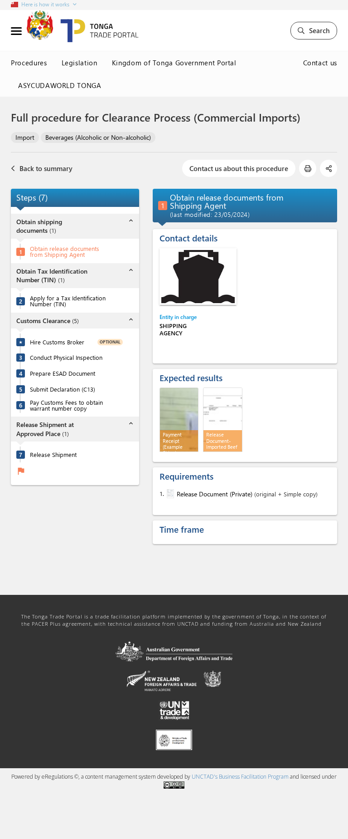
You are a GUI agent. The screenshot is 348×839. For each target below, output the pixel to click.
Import (24, 137)
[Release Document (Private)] (169, 493)
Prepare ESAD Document (62, 373)
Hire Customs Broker (57, 342)
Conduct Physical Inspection (66, 357)
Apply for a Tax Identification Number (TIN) (68, 301)
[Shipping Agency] (198, 276)
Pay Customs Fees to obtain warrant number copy (66, 405)
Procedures (29, 62)
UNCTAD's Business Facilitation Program (240, 776)
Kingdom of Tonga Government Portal (174, 62)
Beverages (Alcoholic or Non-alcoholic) (98, 137)
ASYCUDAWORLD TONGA (60, 85)
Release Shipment (53, 454)
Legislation (79, 62)
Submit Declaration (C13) (62, 389)
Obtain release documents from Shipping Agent (64, 251)
